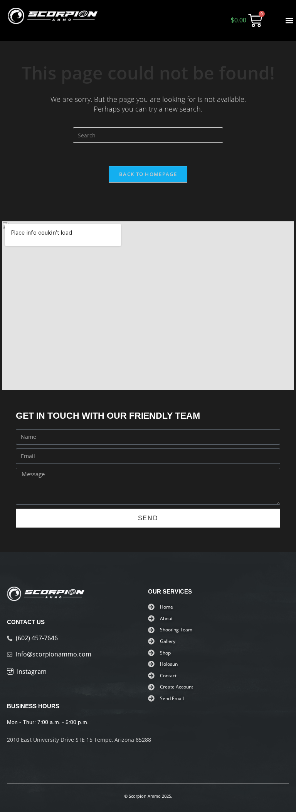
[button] (289, 20)
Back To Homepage (148, 174)
